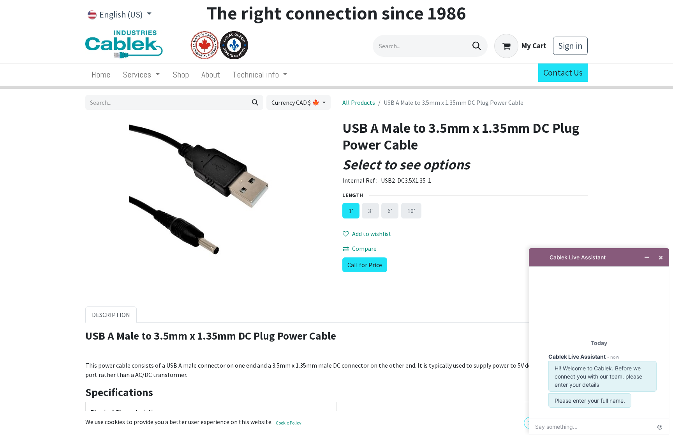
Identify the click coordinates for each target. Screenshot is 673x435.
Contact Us (563, 72)
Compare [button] (364, 248)
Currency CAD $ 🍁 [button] (296, 102)
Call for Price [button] (364, 265)
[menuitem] (100, 74)
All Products (358, 102)
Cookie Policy (288, 423)
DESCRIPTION (111, 315)
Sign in (570, 45)
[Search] (477, 46)
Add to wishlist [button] (371, 234)
